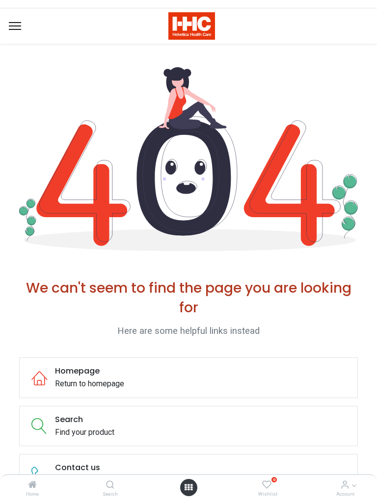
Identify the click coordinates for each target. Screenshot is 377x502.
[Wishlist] (266, 485)
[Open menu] (188, 487)
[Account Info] (345, 485)
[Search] (110, 485)
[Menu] (15, 26)
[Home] (32, 485)
